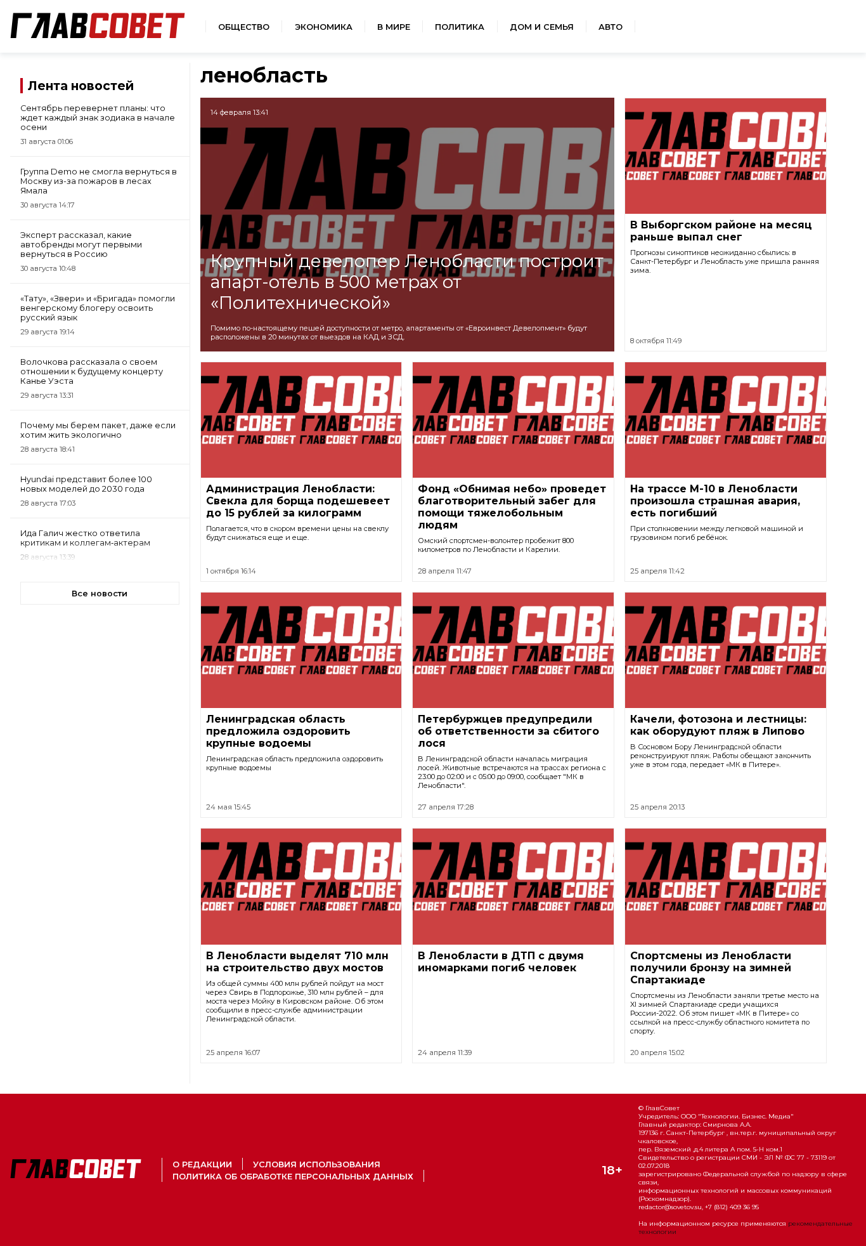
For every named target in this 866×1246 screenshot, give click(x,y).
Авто (610, 27)
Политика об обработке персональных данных (292, 1176)
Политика (459, 27)
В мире (393, 27)
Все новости (99, 593)
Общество (243, 27)
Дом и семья (542, 27)
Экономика (323, 27)
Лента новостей (81, 85)
